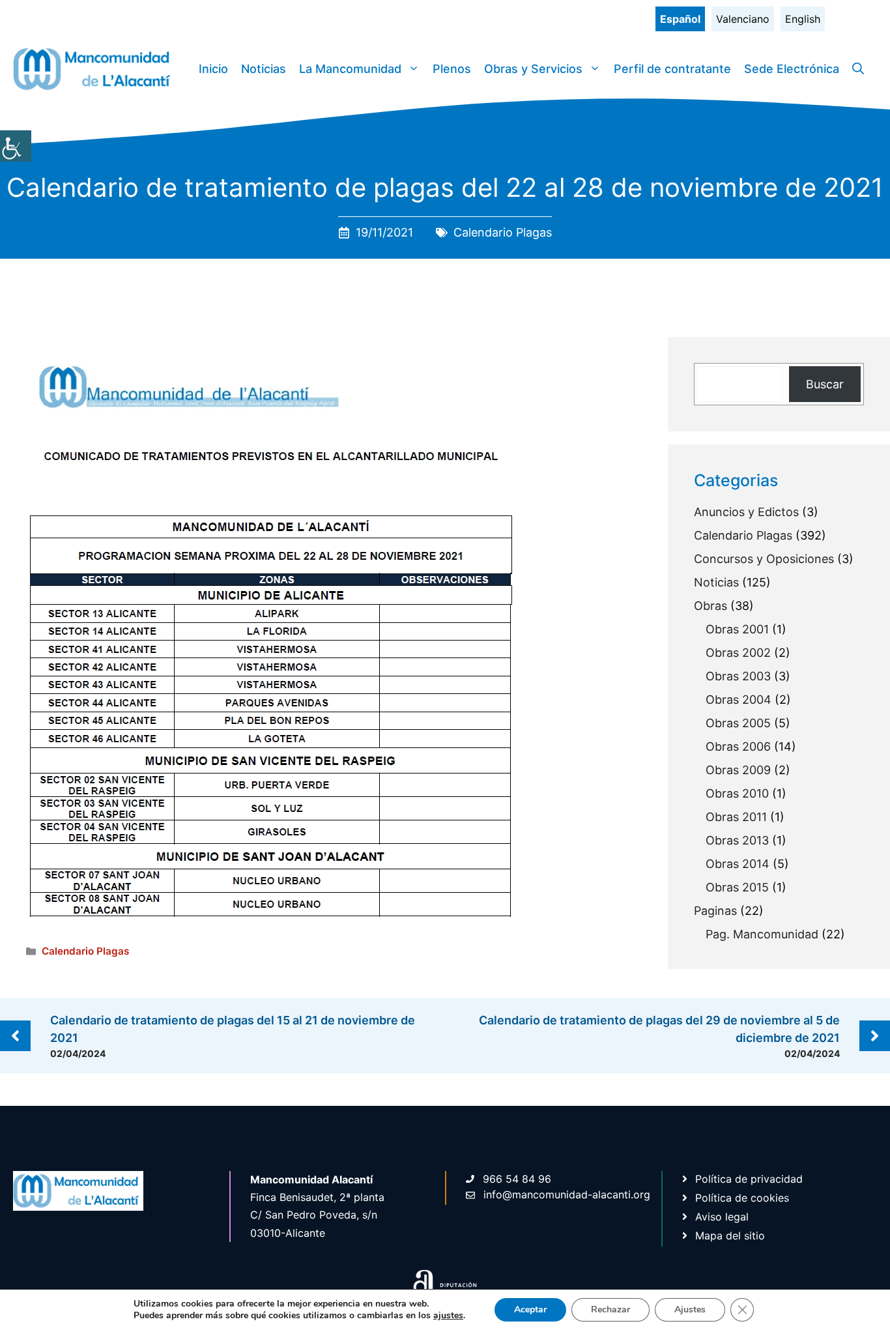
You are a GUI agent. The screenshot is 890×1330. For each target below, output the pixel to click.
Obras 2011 (736, 817)
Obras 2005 (738, 723)
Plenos (452, 69)
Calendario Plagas (502, 232)
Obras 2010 (737, 793)
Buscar (825, 384)
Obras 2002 (738, 652)
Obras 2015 (737, 887)
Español (680, 18)
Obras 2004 (738, 699)
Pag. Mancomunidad (762, 934)
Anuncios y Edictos (746, 512)
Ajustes (690, 1309)
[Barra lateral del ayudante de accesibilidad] (15, 146)
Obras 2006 (738, 746)
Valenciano (742, 18)
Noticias (263, 69)
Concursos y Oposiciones (764, 559)
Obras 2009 (738, 770)
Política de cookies (742, 1197)
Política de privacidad (749, 1178)
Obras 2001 (737, 629)
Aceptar (530, 1309)
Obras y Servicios (533, 69)
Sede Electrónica (791, 69)
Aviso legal (722, 1216)
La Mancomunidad (350, 69)
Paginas (715, 911)
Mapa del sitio (730, 1235)
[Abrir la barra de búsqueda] (858, 69)
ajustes (448, 1316)
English (802, 18)
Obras (710, 606)
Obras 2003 (738, 676)
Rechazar (610, 1309)
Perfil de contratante (672, 69)
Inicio (213, 69)
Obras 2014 (737, 864)
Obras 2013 (737, 840)
